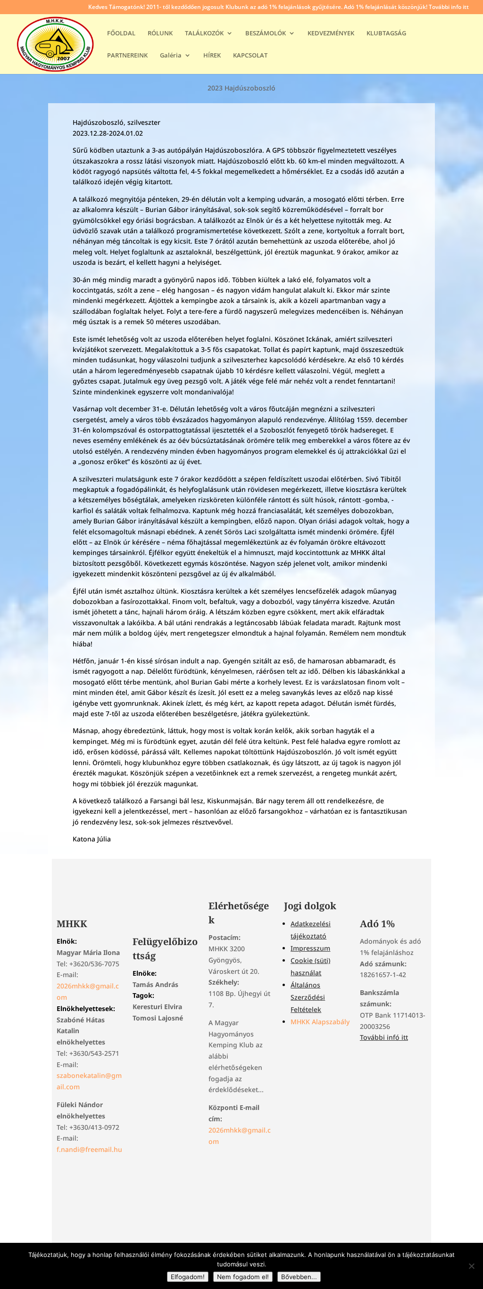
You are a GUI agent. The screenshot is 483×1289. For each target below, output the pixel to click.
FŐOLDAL (121, 33)
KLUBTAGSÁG (386, 33)
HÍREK (212, 55)
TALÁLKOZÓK (204, 33)
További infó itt (384, 1037)
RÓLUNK (160, 33)
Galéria (171, 55)
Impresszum (310, 948)
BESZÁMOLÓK (265, 33)
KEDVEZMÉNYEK (331, 33)
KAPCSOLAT (250, 55)
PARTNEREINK (127, 55)
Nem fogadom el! (243, 1277)
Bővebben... (299, 1277)
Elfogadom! (188, 1277)
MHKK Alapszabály (320, 1021)
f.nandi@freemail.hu (89, 1149)
